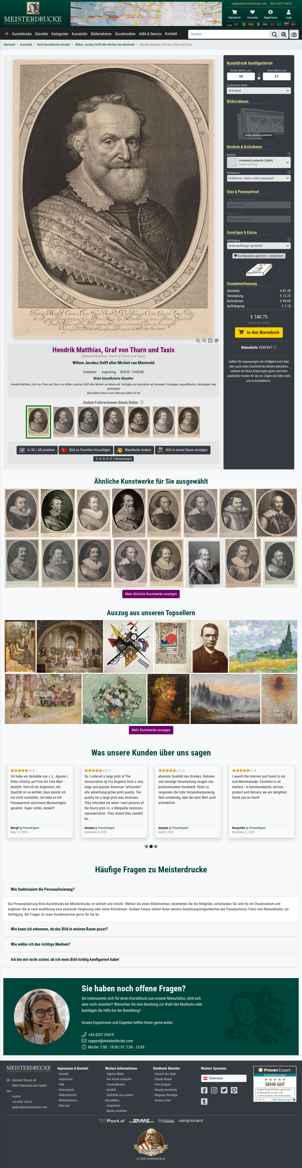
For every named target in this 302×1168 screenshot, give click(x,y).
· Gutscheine (112, 1106)
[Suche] (274, 34)
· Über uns (63, 1106)
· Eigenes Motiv (114, 1074)
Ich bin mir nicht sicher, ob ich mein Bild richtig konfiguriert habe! (65, 959)
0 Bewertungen (122, 459)
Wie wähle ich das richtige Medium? (41, 944)
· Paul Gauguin (162, 1084)
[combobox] (259, 90)
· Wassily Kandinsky (165, 1090)
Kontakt (171, 34)
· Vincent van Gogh (164, 1074)
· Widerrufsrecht (67, 1095)
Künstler (41, 34)
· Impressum (65, 1079)
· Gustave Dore (162, 1100)
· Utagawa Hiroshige (165, 1095)
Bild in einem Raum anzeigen (185, 450)
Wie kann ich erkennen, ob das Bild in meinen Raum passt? (59, 929)
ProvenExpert (31, 828)
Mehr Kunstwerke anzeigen (151, 730)
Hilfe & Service (150, 34)
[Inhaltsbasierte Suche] (284, 34)
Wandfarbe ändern (136, 450)
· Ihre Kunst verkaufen (118, 1079)
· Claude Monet (162, 1079)
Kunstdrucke (22, 34)
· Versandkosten (115, 1084)
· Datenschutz (65, 1090)
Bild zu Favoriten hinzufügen (88, 450)
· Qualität (110, 1090)
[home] (6, 34)
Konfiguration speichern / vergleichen (260, 256)
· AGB (60, 1084)
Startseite (9, 45)
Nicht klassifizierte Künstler (53, 45)
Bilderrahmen (101, 34)
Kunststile (79, 34)
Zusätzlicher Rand (237, 85)
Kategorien (60, 34)
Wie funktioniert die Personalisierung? (43, 889)
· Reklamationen (67, 1100)
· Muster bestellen (116, 1111)
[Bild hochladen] (294, 34)
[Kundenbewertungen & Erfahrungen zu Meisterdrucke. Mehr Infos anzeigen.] (274, 1084)
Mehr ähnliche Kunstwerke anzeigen (151, 594)
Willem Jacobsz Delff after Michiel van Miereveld (105, 45)
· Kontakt (62, 1074)
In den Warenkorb (261, 332)
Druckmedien (125, 34)
